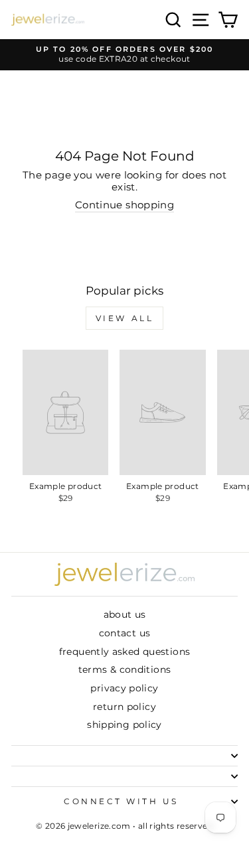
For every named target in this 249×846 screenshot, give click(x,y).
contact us (125, 633)
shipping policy (124, 724)
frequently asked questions (125, 651)
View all (125, 318)
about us (125, 614)
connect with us (121, 801)
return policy (124, 706)
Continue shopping (124, 205)
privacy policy (124, 688)
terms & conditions (124, 669)
